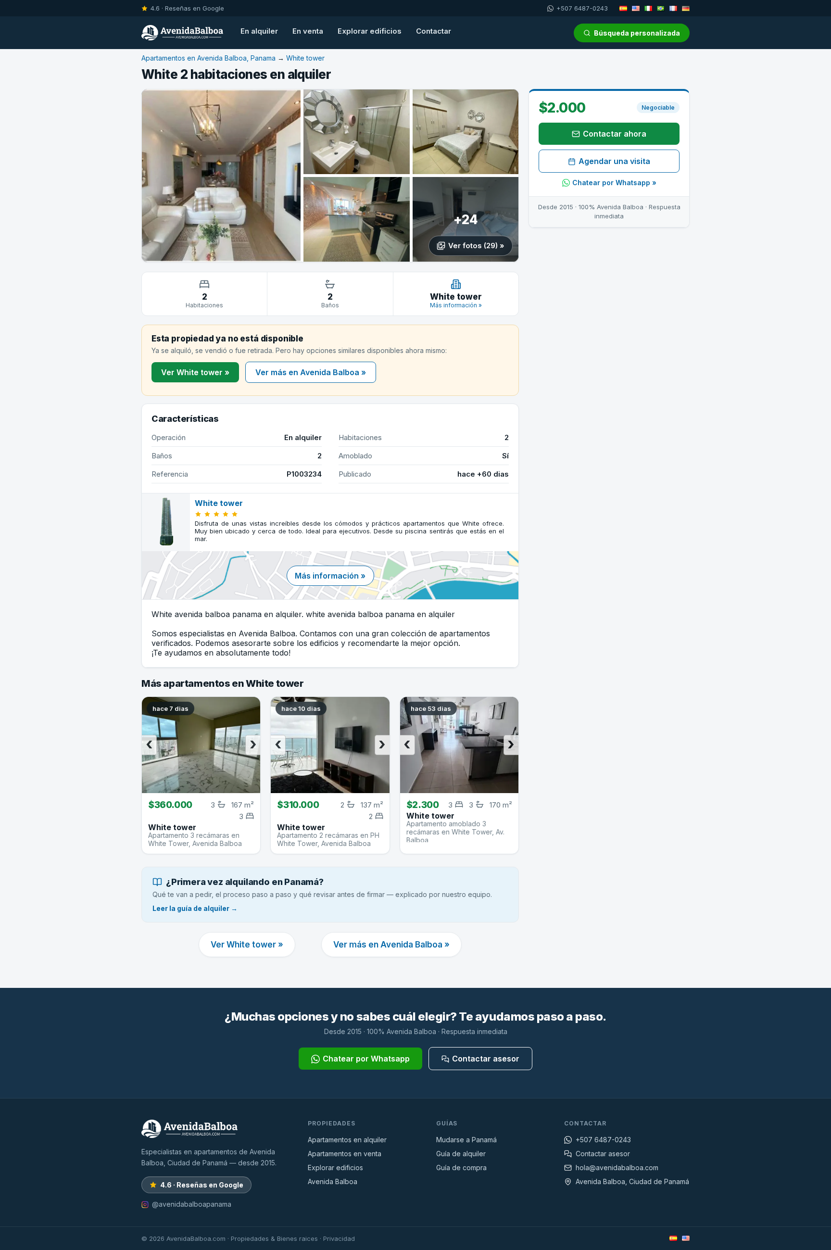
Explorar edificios (370, 31)
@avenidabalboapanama (191, 1204)
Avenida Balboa (332, 1181)
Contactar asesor (485, 1058)
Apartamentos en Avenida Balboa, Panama (208, 58)
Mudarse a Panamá (466, 1140)
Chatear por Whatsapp (366, 1058)
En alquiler (259, 31)
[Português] (661, 8)
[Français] (673, 8)
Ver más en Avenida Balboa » (310, 372)
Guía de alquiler (461, 1153)
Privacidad (339, 1238)
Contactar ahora (614, 134)
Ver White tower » (195, 372)
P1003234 (304, 474)
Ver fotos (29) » (476, 245)
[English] (636, 8)
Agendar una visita (614, 161)
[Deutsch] (686, 8)
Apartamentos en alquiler (347, 1140)
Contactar (433, 31)
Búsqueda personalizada (637, 33)
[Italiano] (648, 8)
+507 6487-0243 (582, 8)
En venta (307, 31)
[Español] (623, 8)
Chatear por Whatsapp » (614, 182)
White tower (305, 58)
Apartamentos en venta (344, 1153)
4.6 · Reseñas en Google (187, 8)
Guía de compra (461, 1167)
